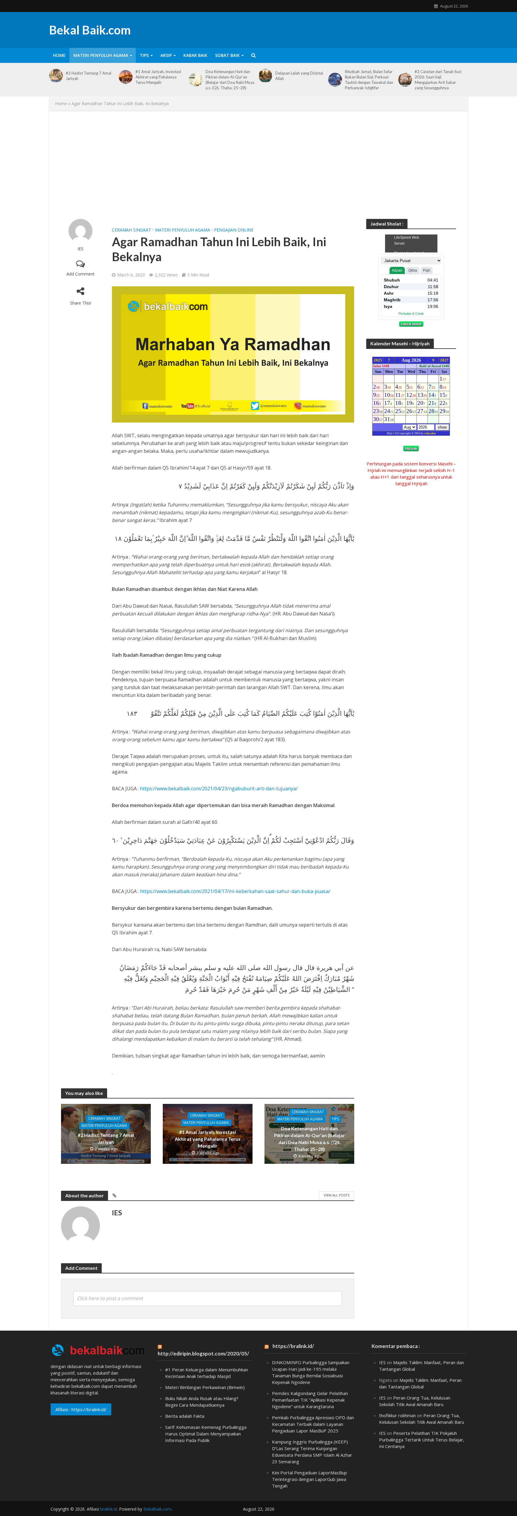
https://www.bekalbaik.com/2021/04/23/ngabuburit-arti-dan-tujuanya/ (219, 788)
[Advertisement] (258, 165)
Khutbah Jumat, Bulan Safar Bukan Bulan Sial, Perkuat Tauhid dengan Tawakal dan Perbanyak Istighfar (369, 79)
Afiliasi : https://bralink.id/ (81, 1409)
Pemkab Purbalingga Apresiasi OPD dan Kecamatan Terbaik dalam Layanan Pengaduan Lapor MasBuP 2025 (313, 1424)
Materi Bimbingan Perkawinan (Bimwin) (205, 1387)
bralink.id (108, 1509)
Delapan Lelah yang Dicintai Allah (299, 76)
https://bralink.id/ (293, 1346)
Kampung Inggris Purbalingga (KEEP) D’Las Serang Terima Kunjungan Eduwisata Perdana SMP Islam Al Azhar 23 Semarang (312, 1451)
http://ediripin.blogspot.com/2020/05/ (203, 1353)
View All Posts (336, 1195)
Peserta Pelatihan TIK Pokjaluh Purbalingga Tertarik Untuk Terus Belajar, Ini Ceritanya (421, 1439)
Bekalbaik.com (157, 1509)
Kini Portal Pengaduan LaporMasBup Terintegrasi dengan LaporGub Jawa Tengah (309, 1479)
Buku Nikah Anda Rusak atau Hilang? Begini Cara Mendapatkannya (201, 1401)
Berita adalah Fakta (184, 1416)
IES (80, 249)
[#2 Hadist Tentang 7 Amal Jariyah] (56, 76)
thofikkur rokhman (397, 1415)
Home (59, 55)
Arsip (166, 55)
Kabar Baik (195, 55)
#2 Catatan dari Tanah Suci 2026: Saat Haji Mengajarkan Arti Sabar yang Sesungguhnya (438, 79)
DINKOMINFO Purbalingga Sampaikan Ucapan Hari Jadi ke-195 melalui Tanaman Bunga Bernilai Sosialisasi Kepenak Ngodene (310, 1372)
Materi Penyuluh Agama (100, 55)
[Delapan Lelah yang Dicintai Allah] (265, 76)
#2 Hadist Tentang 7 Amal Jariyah (88, 76)
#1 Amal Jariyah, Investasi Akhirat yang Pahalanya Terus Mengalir (158, 77)
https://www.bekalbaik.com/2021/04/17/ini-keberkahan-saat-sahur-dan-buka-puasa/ (235, 891)
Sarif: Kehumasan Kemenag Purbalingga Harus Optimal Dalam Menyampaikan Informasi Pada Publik (206, 1433)
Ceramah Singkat (131, 230)
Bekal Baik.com (90, 30)
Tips (144, 55)
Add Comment (80, 274)
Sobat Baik (227, 55)
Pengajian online (233, 230)
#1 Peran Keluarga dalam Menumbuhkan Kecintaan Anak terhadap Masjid (206, 1373)
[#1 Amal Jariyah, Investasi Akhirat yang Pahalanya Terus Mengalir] (126, 77)
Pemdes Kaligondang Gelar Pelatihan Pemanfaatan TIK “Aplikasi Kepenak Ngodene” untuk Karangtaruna (310, 1399)
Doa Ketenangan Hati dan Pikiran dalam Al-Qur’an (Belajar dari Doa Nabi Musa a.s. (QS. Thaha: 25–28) (230, 79)
